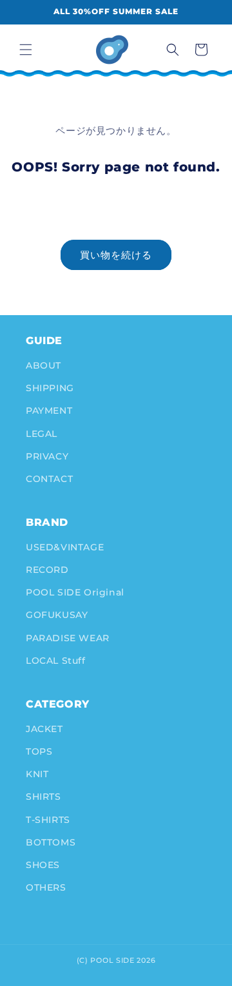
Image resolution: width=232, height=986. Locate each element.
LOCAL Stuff (56, 660)
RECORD (47, 569)
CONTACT (49, 479)
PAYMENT (49, 410)
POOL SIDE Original (75, 592)
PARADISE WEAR (68, 638)
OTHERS (46, 887)
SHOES (43, 865)
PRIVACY (47, 456)
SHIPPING (50, 388)
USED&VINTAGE (65, 547)
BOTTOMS (50, 842)
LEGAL (41, 434)
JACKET (44, 729)
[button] (26, 49)
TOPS (39, 751)
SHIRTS (43, 796)
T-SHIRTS (48, 820)
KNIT (37, 774)
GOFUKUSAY (57, 615)
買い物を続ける (116, 255)
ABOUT (43, 365)
